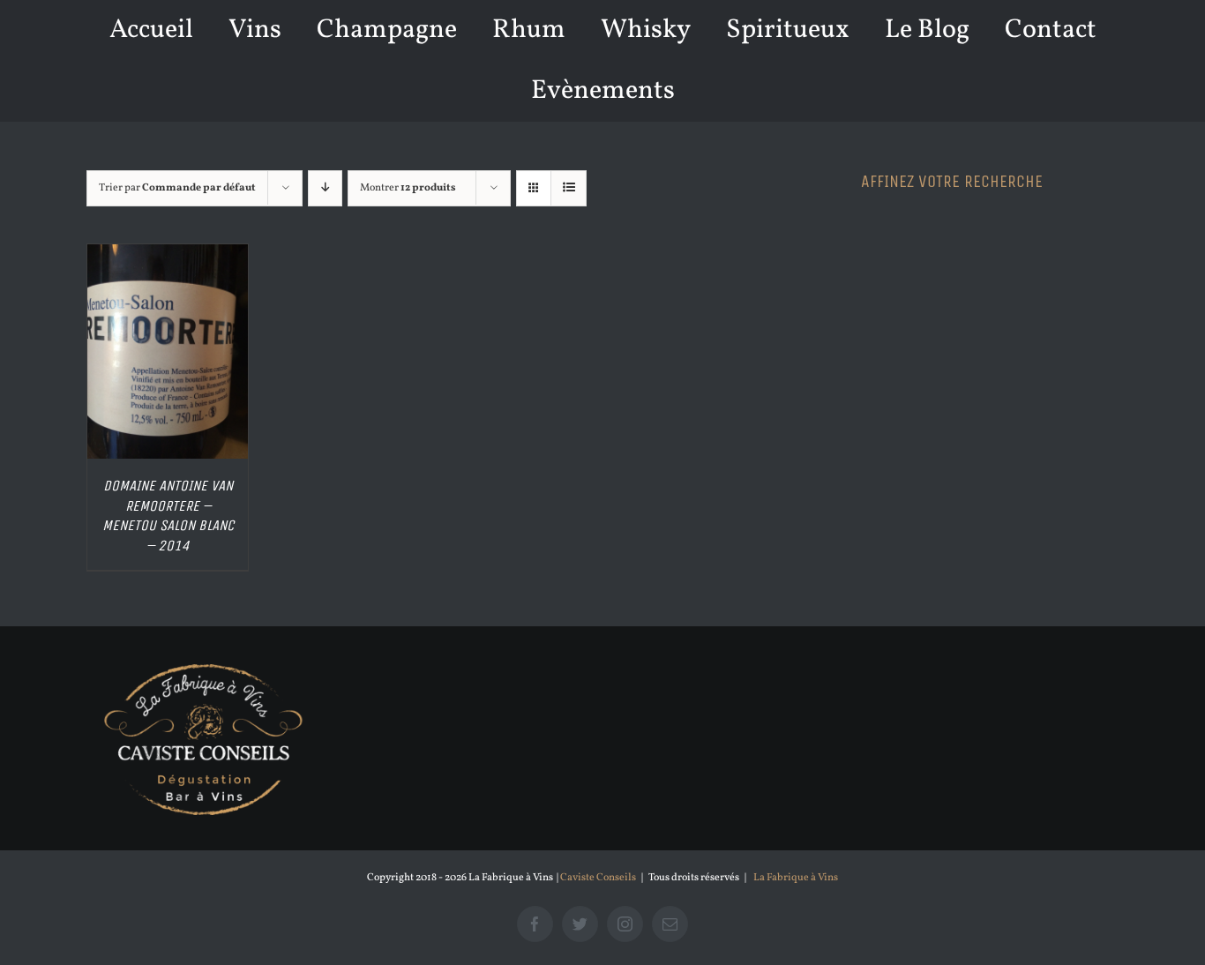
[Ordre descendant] (325, 188)
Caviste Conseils (598, 878)
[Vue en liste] (568, 188)
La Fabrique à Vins (795, 878)
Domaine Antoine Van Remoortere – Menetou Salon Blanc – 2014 (168, 515)
